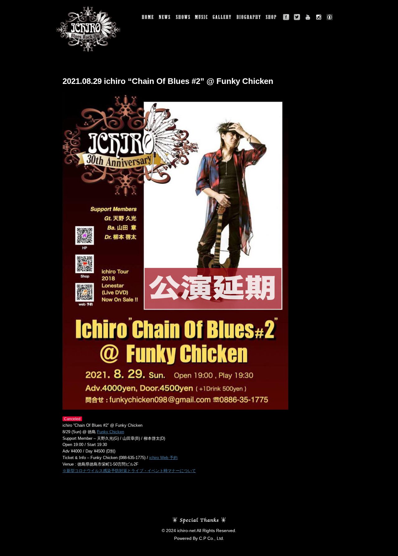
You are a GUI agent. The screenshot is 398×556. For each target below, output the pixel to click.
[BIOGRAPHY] (249, 17)
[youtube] (308, 17)
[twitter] (297, 17)
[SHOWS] (183, 17)
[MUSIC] (201, 17)
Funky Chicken (110, 432)
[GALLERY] (222, 17)
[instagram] (319, 17)
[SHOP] (272, 17)
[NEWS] (165, 17)
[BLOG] (329, 17)
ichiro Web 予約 (163, 457)
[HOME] (148, 17)
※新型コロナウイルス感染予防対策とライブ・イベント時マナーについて (129, 470)
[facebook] (286, 17)
